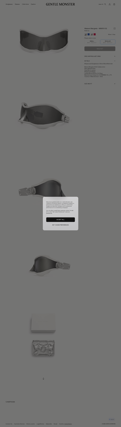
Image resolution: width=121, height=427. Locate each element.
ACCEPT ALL (60, 219)
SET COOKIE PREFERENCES (60, 225)
